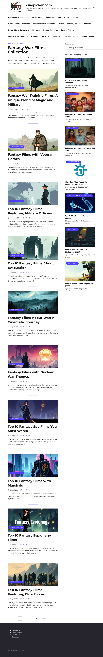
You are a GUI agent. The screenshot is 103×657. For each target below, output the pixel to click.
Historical (87, 24)
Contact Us (16, 635)
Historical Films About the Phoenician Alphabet (76, 183)
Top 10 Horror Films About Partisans (76, 81)
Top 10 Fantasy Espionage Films (29, 537)
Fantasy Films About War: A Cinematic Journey (31, 320)
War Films (45, 36)
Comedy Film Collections (68, 17)
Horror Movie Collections (18, 30)
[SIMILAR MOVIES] (80, 110)
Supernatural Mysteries (18, 36)
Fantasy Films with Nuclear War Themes (31, 374)
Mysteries (36, 30)
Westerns (57, 36)
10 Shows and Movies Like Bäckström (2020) (76, 251)
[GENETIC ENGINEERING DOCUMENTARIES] (80, 212)
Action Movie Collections (18, 17)
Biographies (50, 17)
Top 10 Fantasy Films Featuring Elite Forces (26, 592)
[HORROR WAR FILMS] (80, 76)
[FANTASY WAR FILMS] (33, 90)
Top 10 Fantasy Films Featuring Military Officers (30, 211)
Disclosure (15, 637)
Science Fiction (67, 30)
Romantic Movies (50, 30)
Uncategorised (70, 36)
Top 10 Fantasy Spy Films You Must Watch (32, 429)
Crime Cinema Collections (19, 24)
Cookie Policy (16, 630)
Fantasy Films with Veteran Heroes (31, 157)
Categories (69, 44)
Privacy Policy (17, 633)
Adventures (37, 17)
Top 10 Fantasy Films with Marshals (29, 483)
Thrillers (34, 36)
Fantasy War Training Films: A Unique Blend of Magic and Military (33, 100)
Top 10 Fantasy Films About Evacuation (31, 265)
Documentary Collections (44, 24)
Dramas (61, 24)
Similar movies (88, 36)
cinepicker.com (39, 5)
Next (44, 618)
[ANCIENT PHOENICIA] (80, 178)
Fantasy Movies (73, 24)
